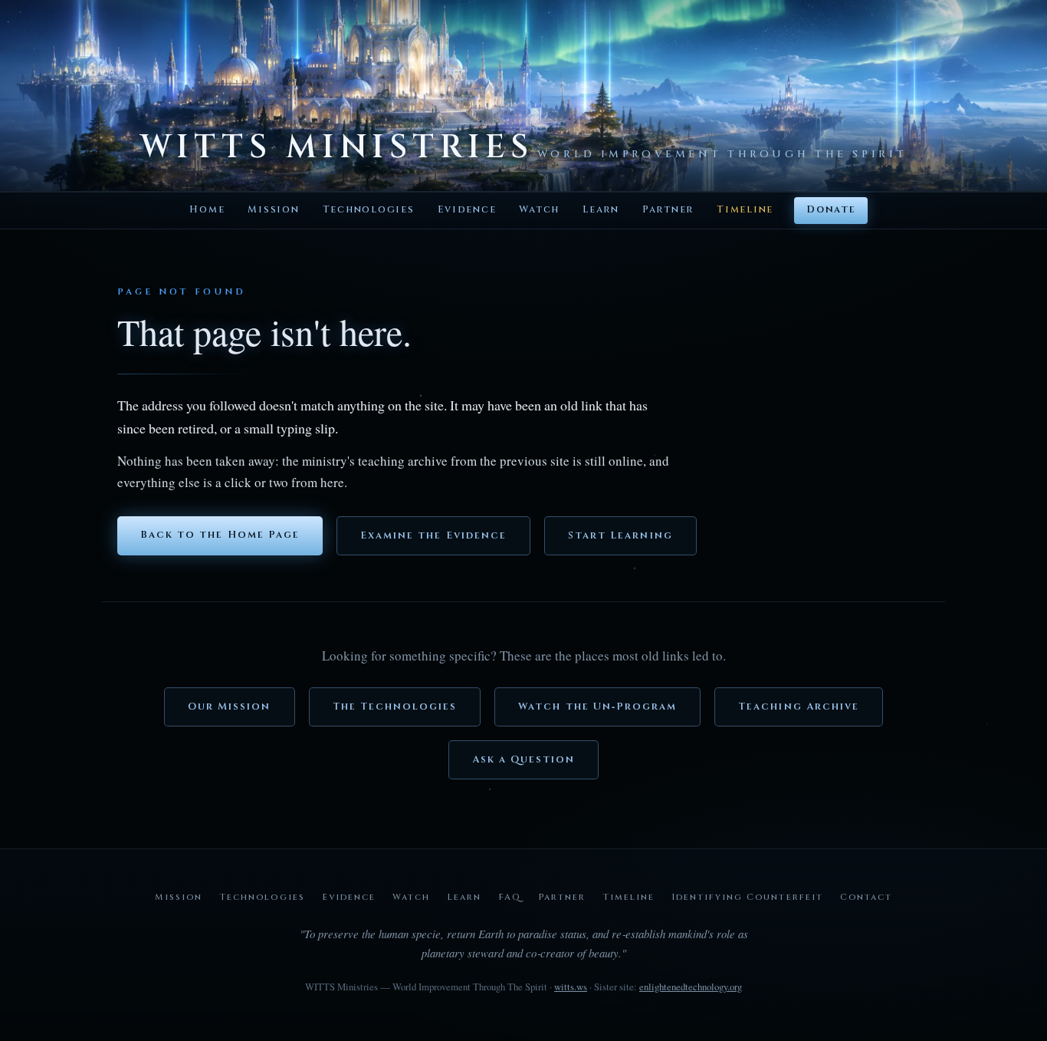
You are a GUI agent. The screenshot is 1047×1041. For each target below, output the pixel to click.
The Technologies (395, 706)
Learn (601, 209)
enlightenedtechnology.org (690, 986)
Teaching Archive (798, 706)
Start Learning (620, 535)
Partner (668, 209)
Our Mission (229, 706)
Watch (539, 209)
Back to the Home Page (220, 535)
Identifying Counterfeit (746, 897)
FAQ (509, 897)
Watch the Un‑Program (597, 706)
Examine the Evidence (433, 535)
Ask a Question (524, 759)
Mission (273, 209)
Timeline (745, 209)
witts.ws (570, 986)
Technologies (369, 209)
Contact (866, 897)
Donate (830, 209)
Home (207, 209)
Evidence (467, 209)
